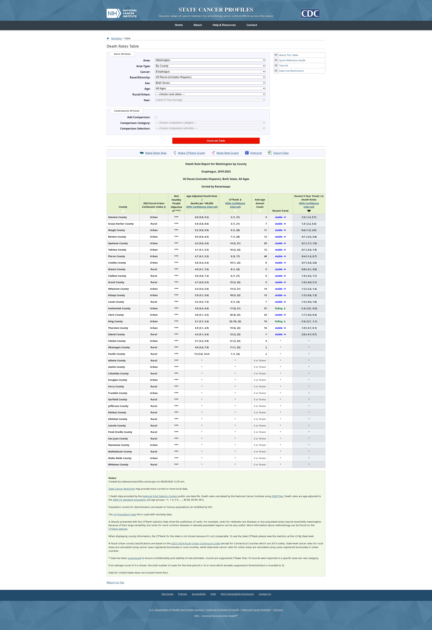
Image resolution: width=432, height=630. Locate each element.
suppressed (134, 558)
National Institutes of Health (223, 609)
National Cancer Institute (256, 609)
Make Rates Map (156, 153)
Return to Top (115, 582)
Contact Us (265, 594)
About (198, 25)
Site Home (167, 594)
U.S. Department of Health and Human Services (176, 609)
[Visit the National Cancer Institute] (122, 12)
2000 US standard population (129, 499)
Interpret (256, 153)
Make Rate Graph (228, 153)
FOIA (213, 594)
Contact (252, 25)
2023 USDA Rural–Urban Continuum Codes (195, 543)
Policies (182, 594)
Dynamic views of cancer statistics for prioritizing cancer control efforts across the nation (216, 16)
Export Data (281, 153)
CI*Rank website (118, 529)
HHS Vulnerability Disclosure (237, 594)
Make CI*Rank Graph (191, 153)
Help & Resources (224, 25)
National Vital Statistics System (160, 496)
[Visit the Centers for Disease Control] (310, 12)
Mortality (116, 38)
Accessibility (199, 594)
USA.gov (278, 609)
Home (179, 25)
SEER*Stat (277, 496)
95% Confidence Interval (202, 206)
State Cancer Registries (122, 488)
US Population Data (124, 514)
